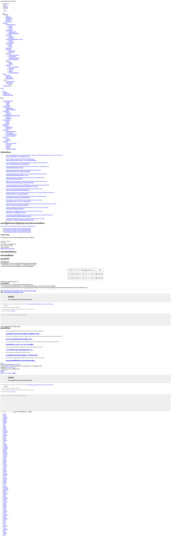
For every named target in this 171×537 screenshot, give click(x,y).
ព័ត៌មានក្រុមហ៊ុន (9, 77)
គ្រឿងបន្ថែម (8, 65)
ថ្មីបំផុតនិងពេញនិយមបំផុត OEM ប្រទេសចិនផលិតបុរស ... (17, 193)
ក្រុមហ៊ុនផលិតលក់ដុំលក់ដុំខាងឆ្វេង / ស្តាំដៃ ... (15, 167)
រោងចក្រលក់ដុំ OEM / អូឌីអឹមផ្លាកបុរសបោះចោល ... (16, 212)
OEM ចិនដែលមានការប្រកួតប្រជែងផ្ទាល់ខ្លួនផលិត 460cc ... (20, 350)
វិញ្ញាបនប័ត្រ (8, 20)
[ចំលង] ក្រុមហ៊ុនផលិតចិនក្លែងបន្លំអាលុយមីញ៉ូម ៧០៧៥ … (19, 339)
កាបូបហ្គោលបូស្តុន (12, 56)
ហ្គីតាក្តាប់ (8, 61)
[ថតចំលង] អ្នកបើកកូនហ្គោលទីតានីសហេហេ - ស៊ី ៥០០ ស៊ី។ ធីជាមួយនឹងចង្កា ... (21, 160)
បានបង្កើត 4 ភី (11, 37)
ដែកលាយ (10, 46)
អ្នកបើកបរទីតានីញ (12, 32)
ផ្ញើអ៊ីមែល (2, 371)
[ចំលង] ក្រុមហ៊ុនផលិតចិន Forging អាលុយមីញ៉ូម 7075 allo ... (18, 156)
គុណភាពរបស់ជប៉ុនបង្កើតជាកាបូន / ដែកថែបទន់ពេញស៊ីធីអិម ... (18, 171)
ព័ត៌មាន (4, 74)
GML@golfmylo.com (10, 367)
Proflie (7, 15)
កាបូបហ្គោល (8, 53)
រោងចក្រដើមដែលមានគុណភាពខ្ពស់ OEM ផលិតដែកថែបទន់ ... (18, 197)
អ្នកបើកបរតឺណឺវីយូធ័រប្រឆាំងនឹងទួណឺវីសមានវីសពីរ (13, 292)
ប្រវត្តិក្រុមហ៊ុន (8, 17)
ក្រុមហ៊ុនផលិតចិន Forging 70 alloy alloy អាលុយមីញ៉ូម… (20, 344)
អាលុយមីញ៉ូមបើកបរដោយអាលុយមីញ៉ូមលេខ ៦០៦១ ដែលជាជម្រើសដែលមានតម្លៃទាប (20, 290)
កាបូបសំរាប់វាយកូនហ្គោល (14, 55)
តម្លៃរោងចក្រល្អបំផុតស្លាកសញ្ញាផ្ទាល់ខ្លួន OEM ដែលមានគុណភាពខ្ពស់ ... (20, 182)
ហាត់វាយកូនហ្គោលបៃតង (13, 72)
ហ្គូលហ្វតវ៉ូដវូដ (9, 34)
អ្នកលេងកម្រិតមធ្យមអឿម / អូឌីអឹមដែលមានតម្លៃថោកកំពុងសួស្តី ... (19, 216)
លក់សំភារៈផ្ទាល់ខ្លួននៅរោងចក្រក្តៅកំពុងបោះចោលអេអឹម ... (17, 205)
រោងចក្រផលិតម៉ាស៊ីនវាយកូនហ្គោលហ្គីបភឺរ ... (15, 178)
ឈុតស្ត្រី (10, 27)
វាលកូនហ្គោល (8, 48)
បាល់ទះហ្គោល (11, 68)
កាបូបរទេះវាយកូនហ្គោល (13, 59)
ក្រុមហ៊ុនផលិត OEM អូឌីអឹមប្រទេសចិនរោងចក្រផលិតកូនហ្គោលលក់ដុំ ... (20, 220)
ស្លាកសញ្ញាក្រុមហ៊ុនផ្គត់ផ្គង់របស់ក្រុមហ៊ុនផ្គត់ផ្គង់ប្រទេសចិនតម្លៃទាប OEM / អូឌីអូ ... (22, 186)
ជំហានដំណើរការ (9, 18)
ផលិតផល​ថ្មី (8, 75)
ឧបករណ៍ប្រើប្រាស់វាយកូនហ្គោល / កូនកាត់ (14, 39)
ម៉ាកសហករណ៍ (9, 21)
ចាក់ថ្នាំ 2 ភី (11, 36)
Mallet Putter (11, 52)
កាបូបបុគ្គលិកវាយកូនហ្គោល (14, 58)
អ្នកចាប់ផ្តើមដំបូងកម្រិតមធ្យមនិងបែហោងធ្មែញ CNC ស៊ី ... (17, 175)
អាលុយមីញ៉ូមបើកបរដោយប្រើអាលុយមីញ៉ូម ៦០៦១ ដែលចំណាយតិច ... (22, 355)
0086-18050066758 (16, 364)
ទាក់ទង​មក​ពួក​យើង (7, 86)
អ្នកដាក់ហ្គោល (8, 49)
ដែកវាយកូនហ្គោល (9, 43)
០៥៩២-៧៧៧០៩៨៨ (7, 364)
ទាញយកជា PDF (11, 248)
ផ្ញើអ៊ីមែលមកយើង (4, 248)
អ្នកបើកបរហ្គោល (9, 30)
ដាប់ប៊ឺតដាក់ (11, 64)
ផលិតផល (5, 23)
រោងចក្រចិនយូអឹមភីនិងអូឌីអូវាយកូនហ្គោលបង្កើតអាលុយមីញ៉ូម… (21, 360)
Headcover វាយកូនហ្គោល (14, 66)
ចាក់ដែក (10, 45)
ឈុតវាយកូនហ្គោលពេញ (10, 24)
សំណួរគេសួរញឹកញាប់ (10, 81)
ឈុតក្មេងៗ (11, 29)
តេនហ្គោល (11, 71)
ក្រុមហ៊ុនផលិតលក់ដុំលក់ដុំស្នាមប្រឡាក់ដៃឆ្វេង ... (15, 208)
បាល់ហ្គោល (11, 69)
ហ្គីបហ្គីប (10, 62)
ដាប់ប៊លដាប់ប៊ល (12, 51)
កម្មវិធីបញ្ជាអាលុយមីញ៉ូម (13, 33)
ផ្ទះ (3, 13)
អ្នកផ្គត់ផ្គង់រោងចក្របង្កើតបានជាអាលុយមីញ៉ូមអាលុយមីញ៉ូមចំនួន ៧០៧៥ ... (23, 333)
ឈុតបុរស (11, 26)
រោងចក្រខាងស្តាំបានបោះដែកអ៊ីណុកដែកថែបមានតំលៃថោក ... (18, 190)
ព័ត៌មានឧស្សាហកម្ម (9, 78)
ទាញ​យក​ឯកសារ (9, 83)
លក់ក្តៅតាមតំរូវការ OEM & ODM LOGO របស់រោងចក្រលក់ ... (18, 201)
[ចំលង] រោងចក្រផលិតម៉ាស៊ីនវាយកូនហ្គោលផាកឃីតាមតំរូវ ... (18, 164)
